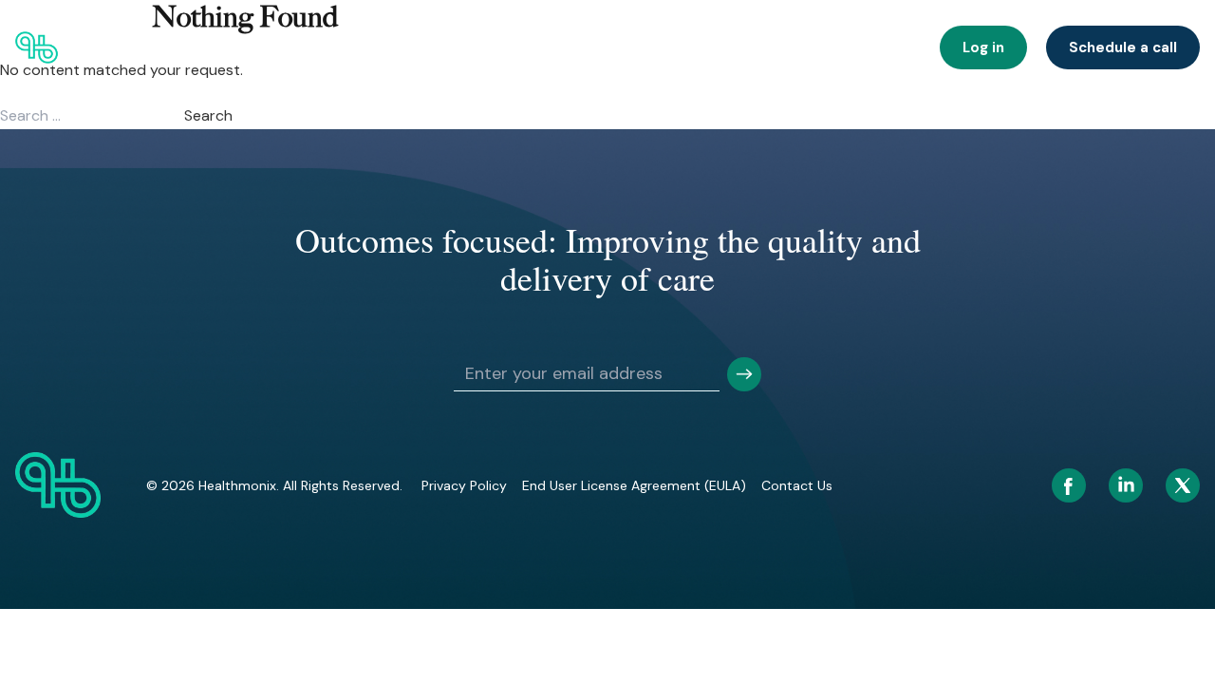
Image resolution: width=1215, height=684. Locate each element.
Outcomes (474, 47)
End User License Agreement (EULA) (634, 485)
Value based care (585, 47)
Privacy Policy (464, 485)
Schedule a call (1123, 47)
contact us (796, 485)
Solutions (380, 47)
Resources (786, 47)
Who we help (280, 47)
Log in (983, 47)
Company (692, 47)
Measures (880, 47)
